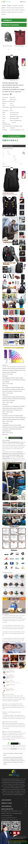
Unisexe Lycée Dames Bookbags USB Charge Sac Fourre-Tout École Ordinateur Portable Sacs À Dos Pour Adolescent (8, 45)
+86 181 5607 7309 (13, 820)
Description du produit (8, 146)
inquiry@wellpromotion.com (11, 817)
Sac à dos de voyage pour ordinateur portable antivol (13, 754)
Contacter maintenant (15, 136)
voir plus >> (4, 366)
